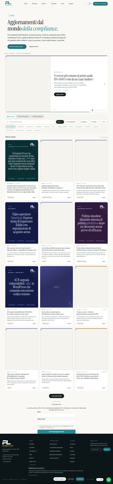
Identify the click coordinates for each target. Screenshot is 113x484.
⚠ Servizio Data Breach (56, 454)
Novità (95, 122)
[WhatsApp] (108, 479)
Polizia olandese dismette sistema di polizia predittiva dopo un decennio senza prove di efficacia (91, 249)
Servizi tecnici (53, 444)
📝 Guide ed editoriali (36, 116)
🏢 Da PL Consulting (23, 116)
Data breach (47, 126)
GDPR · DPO (32, 461)
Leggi (35, 197)
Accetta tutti (80, 479)
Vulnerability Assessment (56, 447)
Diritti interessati (9, 130)
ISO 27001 (31, 447)
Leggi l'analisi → (60, 94)
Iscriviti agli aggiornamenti (56, 431)
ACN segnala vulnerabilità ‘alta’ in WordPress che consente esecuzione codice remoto (19, 313)
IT (86, 3)
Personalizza (34, 475)
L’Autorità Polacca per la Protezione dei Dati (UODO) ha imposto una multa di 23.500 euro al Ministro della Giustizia (87, 376)
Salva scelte (71, 479)
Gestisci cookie (89, 479)
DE (89, 3)
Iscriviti (107, 449)
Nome (39, 412)
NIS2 (54, 126)
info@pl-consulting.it (7, 459)
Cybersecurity (29, 126)
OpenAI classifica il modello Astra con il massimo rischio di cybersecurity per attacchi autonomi (56, 375)
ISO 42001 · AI (32, 451)
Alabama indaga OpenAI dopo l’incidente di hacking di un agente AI (74, 77)
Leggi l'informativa (58, 472)
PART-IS (31, 458)
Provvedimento (72, 122)
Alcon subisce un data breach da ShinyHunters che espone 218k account (53, 313)
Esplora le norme (33, 46)
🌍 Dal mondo (10, 116)
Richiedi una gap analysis (17, 46)
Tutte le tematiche (10, 126)
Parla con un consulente (100, 3)
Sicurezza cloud (19, 130)
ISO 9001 (31, 444)
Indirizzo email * (41, 419)
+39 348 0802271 (6, 461)
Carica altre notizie (56, 396)
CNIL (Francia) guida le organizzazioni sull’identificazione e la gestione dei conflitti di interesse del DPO (18, 376)
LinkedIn (72, 461)
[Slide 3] (93, 110)
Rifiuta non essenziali (60, 479)
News (62, 3)
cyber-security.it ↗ (54, 458)
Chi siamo (34, 3)
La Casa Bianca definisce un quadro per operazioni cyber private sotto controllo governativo (56, 249)
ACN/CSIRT (87, 126)
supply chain (38, 130)
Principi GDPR (20, 126)
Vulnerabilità (38, 126)
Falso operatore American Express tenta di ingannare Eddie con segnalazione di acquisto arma (21, 249)
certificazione (29, 130)
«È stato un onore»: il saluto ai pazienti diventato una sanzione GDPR (87, 313)
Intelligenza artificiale (62, 126)
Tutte (60, 122)
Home (25, 3)
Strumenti (53, 3)
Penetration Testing (55, 451)
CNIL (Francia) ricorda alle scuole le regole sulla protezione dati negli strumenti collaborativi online (91, 187)
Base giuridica (79, 126)
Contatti (71, 3)
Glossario (72, 458)
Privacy (71, 126)
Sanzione (85, 122)
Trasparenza (96, 126)
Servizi (43, 3)
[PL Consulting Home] (9, 3)
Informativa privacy (49, 427)
